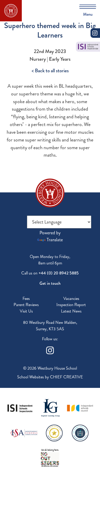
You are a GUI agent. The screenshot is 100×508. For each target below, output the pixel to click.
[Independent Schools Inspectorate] (20, 407)
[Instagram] (50, 349)
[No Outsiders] (50, 457)
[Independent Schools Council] (80, 407)
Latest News (71, 311)
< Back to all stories (50, 70)
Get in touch (50, 283)
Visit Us (26, 311)
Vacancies (71, 298)
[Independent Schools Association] (24, 432)
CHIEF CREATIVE (66, 377)
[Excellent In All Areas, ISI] (54, 432)
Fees (26, 298)
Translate (55, 239)
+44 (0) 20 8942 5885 (58, 273)
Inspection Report (71, 305)
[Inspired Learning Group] (50, 407)
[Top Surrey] (80, 432)
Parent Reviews (26, 305)
